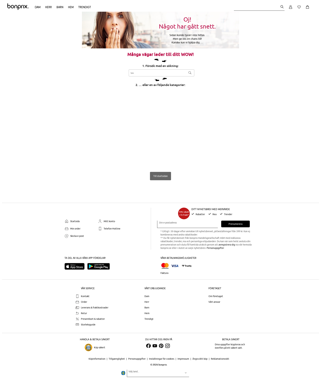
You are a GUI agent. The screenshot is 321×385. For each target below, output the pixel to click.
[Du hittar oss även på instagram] (167, 346)
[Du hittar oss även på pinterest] (161, 346)
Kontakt (85, 296)
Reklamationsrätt (220, 358)
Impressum (184, 358)
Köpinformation (97, 358)
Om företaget (215, 296)
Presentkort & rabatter (93, 319)
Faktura (164, 273)
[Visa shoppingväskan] (308, 9)
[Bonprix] (17, 9)
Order (84, 302)
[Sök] (282, 7)
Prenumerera (235, 224)
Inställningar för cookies (162, 358)
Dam (37, 7)
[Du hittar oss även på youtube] (154, 346)
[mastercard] (165, 266)
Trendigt (84, 7)
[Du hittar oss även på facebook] (148, 346)
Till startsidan (160, 176)
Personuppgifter (215, 248)
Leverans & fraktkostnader (94, 307)
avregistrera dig (227, 244)
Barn (60, 7)
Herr (48, 7)
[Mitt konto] (290, 9)
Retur (84, 313)
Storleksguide (88, 324)
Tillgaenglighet (117, 358)
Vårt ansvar (214, 302)
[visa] (174, 266)
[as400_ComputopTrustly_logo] (187, 266)
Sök (190, 72)
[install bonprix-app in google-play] (100, 266)
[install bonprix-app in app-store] (76, 266)
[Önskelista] (300, 9)
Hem (71, 7)
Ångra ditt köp (200, 358)
